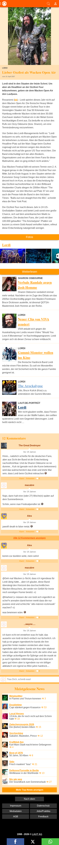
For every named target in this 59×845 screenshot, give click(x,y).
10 (18, 719)
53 (45, 707)
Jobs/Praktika (43, 811)
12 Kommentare (14, 438)
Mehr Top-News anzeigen (29, 790)
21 (36, 764)
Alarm (21, 478)
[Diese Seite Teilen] (15, 841)
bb (15, 100)
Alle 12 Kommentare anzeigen (29, 538)
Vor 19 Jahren (29, 452)
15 (40, 727)
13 (43, 773)
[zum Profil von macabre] (4, 485)
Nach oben (29, 799)
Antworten (30, 478)
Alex (29, 516)
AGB (15, 816)
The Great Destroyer (30, 445)
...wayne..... (29, 624)
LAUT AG (37, 834)
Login (55, 3)
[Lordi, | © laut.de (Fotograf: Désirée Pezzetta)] (12, 256)
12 (41, 736)
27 (50, 782)
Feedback (43, 816)
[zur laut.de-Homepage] (3, 3)
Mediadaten (16, 811)
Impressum (15, 805)
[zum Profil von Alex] (4, 516)
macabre (29, 485)
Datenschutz (43, 805)
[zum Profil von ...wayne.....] (4, 624)
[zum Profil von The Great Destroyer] (4, 446)
